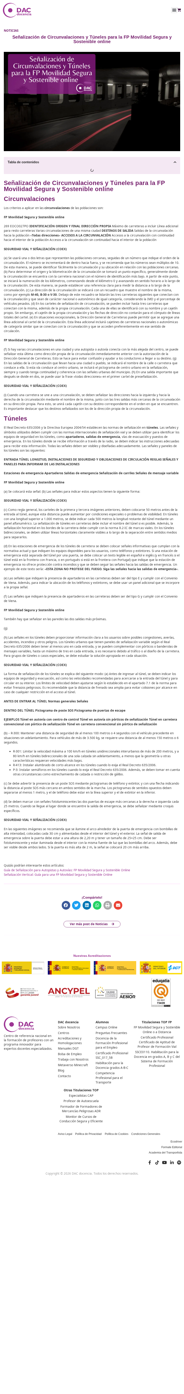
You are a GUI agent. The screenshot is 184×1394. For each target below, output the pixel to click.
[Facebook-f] (150, 1162)
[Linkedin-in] (172, 1162)
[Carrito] (179, 10)
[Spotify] (179, 1162)
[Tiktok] (157, 1162)
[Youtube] (164, 1162)
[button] (174, 10)
